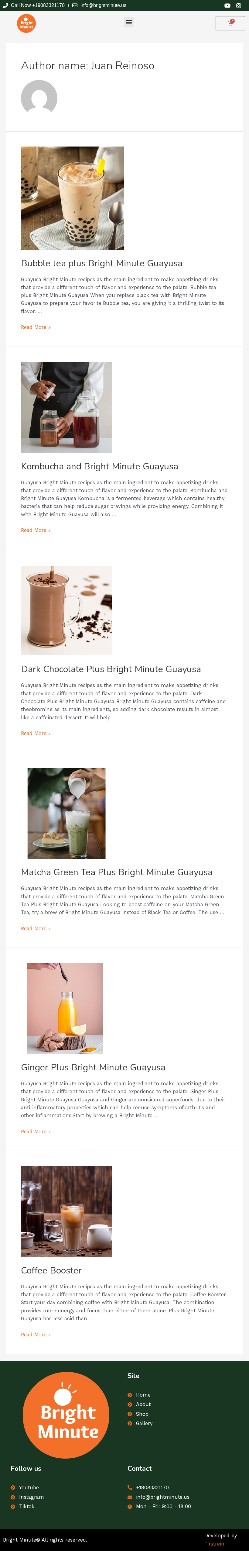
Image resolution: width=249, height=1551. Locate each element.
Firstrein (214, 1544)
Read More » (36, 327)
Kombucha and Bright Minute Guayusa (99, 466)
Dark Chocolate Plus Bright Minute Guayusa (111, 669)
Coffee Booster (51, 1270)
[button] (129, 22)
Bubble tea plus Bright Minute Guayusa (101, 263)
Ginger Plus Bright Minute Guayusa (93, 1067)
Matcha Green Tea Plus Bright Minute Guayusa (117, 872)
